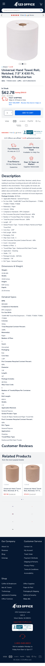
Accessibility (28, 573)
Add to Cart (27, 113)
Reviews (5, 550)
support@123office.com (22, 622)
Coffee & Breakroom (9, 584)
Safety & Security (29, 595)
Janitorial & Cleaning (9, 595)
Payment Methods (31, 558)
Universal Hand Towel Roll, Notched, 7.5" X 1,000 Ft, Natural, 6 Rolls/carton (32, 490)
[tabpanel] (12, 480)
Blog (3, 554)
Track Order (28, 554)
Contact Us (28, 546)
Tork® (23, 138)
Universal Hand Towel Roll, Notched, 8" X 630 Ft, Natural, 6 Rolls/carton (12, 490)
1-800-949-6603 (22, 643)
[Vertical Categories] (4, 4)
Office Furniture (7, 599)
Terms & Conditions (31, 569)
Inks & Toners (7, 587)
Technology (6, 591)
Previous (2, 15)
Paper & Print (28, 587)
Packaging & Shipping (31, 591)
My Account (28, 550)
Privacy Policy (29, 565)
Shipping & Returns (31, 562)
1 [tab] (22, 63)
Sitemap (5, 558)
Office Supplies (28, 584)
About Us (5, 546)
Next (43, 15)
